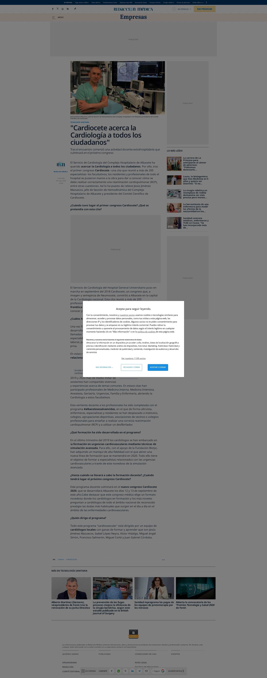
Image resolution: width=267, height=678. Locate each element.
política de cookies (147, 331)
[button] (133, 358)
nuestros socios (127, 315)
